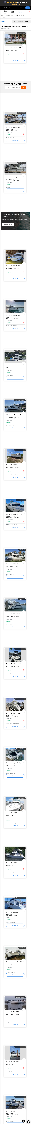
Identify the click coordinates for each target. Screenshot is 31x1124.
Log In (21, 7)
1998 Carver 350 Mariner (12, 1011)
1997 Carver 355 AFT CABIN (13, 713)
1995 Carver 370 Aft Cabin (13, 315)
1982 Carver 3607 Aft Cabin (13, 663)
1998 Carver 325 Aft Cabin (13, 564)
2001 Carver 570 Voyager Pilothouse (14, 514)
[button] (23, 1121)
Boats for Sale (9, 15)
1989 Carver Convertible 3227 (14, 962)
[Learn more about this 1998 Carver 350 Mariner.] (15, 1003)
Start (23, 87)
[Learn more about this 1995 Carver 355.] (15, 1102)
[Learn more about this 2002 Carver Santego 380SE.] (15, 168)
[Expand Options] (23, 45)
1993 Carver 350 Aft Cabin (13, 464)
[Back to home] (6, 12)
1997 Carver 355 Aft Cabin (13, 265)
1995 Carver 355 (10, 1111)
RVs (9, 7)
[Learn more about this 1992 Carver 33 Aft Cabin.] (15, 1053)
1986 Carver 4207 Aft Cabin (13, 47)
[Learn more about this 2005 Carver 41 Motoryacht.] (15, 406)
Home (2, 15)
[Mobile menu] (2, 12)
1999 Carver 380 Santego (13, 127)
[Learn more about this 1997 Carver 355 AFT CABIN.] (15, 704)
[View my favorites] (29, 12)
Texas (22, 15)
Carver (16, 15)
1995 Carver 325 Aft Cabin (13, 812)
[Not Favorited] (24, 54)
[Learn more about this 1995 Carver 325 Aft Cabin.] (15, 804)
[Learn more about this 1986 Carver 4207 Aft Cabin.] (15, 39)
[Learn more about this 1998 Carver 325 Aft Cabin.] (15, 555)
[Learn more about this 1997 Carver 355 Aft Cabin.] (15, 257)
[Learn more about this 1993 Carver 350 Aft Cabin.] (15, 456)
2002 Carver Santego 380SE (13, 177)
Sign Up (27, 7)
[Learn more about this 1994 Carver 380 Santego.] (15, 605)
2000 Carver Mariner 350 (12, 912)
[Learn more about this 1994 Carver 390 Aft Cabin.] (15, 356)
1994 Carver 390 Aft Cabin (13, 365)
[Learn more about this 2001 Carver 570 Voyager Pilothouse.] (15, 505)
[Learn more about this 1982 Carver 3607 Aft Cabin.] (15, 655)
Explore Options (8, 224)
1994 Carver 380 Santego (13, 613)
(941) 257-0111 (23, 12)
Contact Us (15, 60)
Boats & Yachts (4, 7)
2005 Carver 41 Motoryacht (13, 414)
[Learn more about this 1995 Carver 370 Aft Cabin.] (15, 306)
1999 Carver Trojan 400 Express (14, 763)
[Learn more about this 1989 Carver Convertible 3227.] (15, 953)
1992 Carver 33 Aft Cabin (12, 1061)
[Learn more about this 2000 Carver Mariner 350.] (15, 903)
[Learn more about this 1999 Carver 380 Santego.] (15, 118)
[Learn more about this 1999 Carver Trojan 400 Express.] (15, 754)
